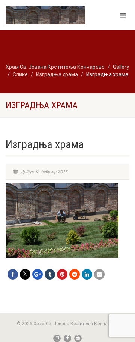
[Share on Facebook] (13, 274)
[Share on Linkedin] (87, 274)
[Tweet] (25, 274)
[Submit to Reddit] (74, 274)
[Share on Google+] (37, 274)
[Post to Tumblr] (50, 274)
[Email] (99, 274)
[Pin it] (62, 274)
